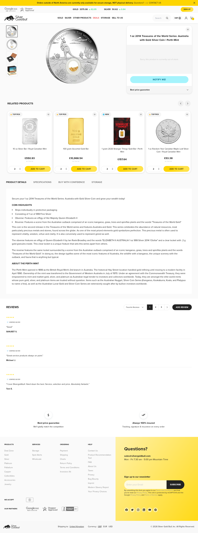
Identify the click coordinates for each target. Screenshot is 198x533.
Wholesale (36, 459)
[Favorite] (188, 29)
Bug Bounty (93, 479)
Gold (85, 9)
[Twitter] (132, 510)
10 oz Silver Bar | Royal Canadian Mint (30, 149)
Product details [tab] (16, 182)
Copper (7, 471)
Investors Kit (65, 471)
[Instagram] (138, 510)
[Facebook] (126, 510)
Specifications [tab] (42, 182)
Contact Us (93, 450)
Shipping (64, 455)
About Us (92, 466)
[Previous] (24, 56)
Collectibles (9, 476)
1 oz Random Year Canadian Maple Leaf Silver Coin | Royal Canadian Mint (168, 150)
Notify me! (159, 79)
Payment (64, 450)
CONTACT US (155, 3)
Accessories (9, 480)
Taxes (90, 470)
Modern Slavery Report (98, 487)
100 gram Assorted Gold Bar (76, 149)
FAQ (90, 462)
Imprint (91, 483)
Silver (114, 9)
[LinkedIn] (144, 510)
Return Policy (66, 463)
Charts (63, 459)
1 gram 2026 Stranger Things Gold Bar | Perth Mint (122, 150)
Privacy (91, 475)
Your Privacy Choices (97, 491)
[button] (159, 89)
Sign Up (187, 9)
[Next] (120, 56)
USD (111, 526)
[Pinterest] (155, 510)
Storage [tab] (97, 182)
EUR (105, 526)
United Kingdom (77, 526)
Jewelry (7, 484)
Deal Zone (9, 450)
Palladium (8, 467)
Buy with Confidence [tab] (71, 182)
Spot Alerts (37, 455)
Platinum (8, 463)
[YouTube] (149, 510)
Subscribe (175, 484)
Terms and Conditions (69, 467)
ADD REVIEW (182, 307)
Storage (35, 450)
